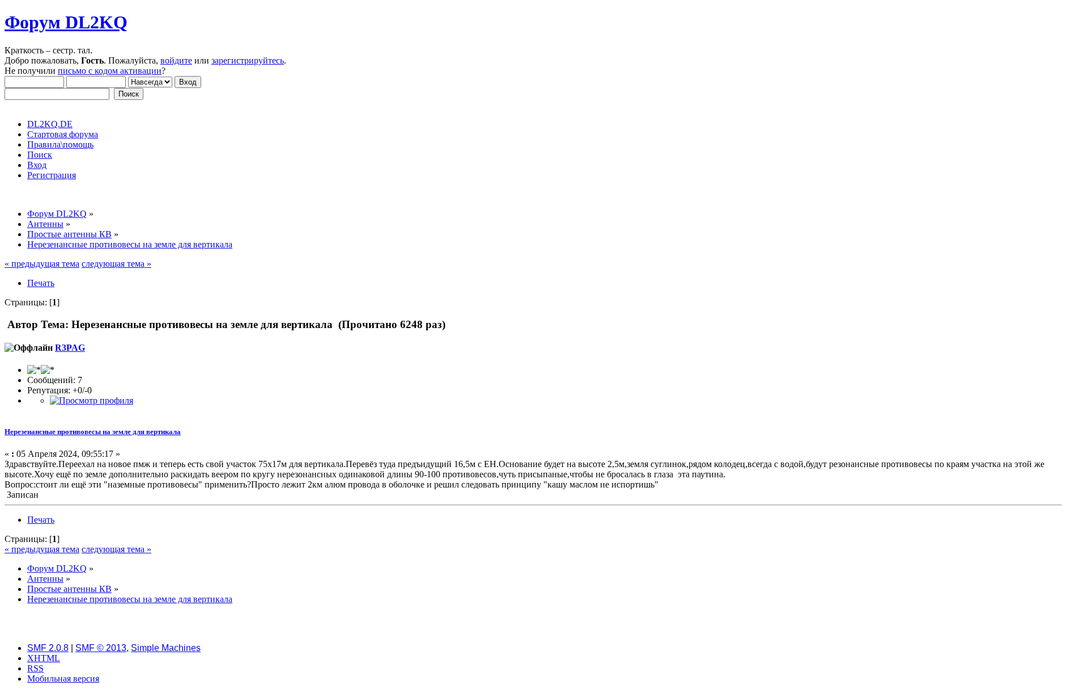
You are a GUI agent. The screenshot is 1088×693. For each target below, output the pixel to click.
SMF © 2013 (100, 648)
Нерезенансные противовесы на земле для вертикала (93, 431)
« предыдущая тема (42, 263)
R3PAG (70, 347)
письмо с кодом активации (110, 70)
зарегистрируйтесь (247, 60)
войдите (176, 60)
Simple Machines (166, 648)
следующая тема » (116, 263)
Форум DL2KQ (66, 22)
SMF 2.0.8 (48, 648)
